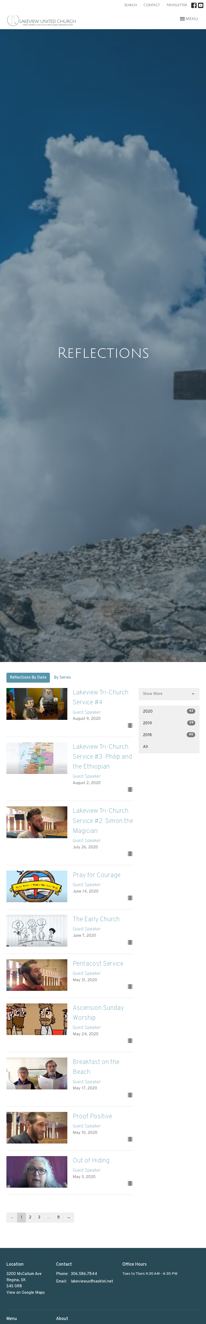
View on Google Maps (25, 1292)
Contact (152, 5)
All (145, 747)
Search (130, 5)
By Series (62, 677)
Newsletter (177, 5)
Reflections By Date (28, 677)
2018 (168, 735)
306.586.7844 (84, 1274)
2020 (168, 711)
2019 (168, 723)
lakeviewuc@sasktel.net (92, 1281)
